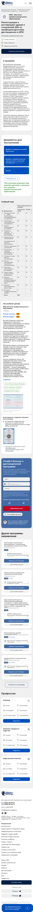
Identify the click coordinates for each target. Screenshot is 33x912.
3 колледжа (8, 740)
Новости (4, 868)
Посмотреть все (11, 178)
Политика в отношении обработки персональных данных (15, 902)
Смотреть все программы (16, 684)
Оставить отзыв (16, 882)
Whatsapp (15, 895)
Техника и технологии (8, 850)
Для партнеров (6, 870)
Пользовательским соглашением (19, 494)
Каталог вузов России (8, 862)
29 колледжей (9, 710)
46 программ (23, 710)
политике (16, 909)
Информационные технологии (11, 831)
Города (3, 865)
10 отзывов (12, 637)
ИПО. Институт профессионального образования (18, 17)
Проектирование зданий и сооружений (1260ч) (12, 633)
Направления (6, 823)
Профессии (5, 878)
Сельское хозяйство (7, 839)
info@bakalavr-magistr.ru (9, 810)
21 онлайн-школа (10, 715)
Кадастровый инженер (12, 758)
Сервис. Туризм (6, 842)
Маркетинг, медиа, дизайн (9, 834)
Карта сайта (5, 860)
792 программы (24, 715)
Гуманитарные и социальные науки (12, 829)
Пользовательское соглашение (9, 903)
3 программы (23, 740)
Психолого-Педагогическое (10, 836)
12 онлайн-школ (10, 745)
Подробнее (6, 379)
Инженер (6, 700)
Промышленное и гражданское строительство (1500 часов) (14, 573)
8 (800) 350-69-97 (9, 803)
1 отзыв (11, 578)
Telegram (15, 891)
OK (27, 908)
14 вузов (7, 735)
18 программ (23, 735)
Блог (2, 876)
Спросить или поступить (16, 51)
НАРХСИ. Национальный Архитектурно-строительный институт (18, 554)
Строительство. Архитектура (10, 844)
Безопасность (5, 826)
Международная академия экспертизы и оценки (15, 582)
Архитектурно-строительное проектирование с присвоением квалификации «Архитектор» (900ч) (15, 544)
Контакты (4, 873)
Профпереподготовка (23, 9)
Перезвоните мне (16, 508)
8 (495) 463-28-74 (9, 804)
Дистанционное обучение (8, 9)
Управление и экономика (9, 855)
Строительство (23, 11)
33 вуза (7, 705)
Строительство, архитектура (9, 11)
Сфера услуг (5, 847)
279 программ (23, 745)
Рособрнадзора (10, 448)
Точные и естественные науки (11, 852)
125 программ (23, 705)
